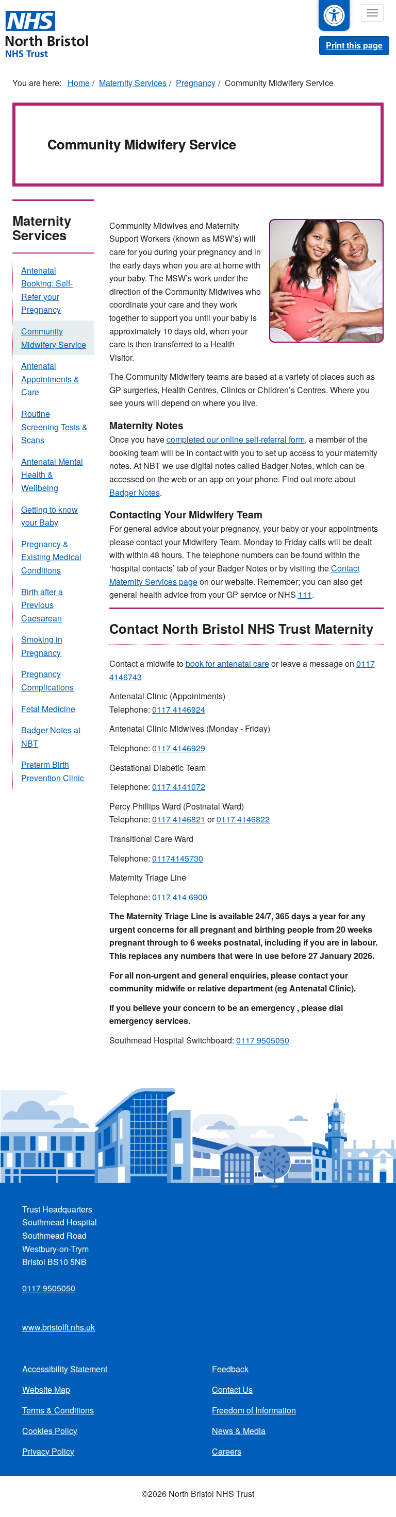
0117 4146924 (178, 709)
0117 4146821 (178, 819)
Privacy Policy (48, 1451)
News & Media (239, 1431)
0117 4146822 (243, 819)
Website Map (46, 1389)
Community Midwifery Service (53, 337)
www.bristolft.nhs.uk (58, 1327)
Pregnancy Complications (47, 680)
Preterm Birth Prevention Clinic (52, 771)
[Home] (46, 33)
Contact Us (232, 1389)
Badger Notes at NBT (50, 736)
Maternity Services (133, 83)
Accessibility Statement (64, 1369)
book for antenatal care (227, 663)
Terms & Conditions (58, 1410)
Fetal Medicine (48, 709)
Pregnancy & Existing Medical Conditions (51, 557)
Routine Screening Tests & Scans (54, 427)
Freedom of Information (254, 1410)
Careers (226, 1451)
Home (79, 83)
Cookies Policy (49, 1431)
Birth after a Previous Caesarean (42, 605)
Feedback (230, 1369)
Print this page (354, 45)
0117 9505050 (262, 1040)
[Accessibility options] (334, 15)
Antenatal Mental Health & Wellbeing (52, 475)
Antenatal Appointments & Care (50, 379)
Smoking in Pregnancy (41, 646)
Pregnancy (196, 83)
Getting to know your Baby (49, 516)
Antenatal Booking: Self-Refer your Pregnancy (47, 290)
